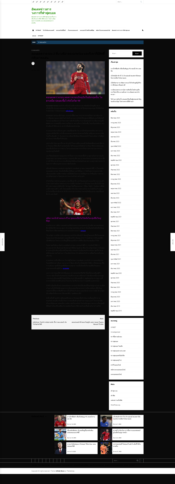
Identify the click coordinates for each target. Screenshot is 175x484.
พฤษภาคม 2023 (116, 132)
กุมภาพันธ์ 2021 (116, 259)
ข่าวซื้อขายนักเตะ (116, 337)
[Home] (33, 30)
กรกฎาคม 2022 (116, 179)
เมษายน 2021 (115, 250)
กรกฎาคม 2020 (116, 292)
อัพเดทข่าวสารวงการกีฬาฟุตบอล (43, 11)
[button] (143, 30)
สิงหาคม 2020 (115, 287)
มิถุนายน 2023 (115, 127)
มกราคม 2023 (115, 151)
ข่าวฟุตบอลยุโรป (35, 50)
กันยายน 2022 (115, 170)
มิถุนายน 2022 (115, 184)
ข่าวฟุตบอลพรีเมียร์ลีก (118, 355)
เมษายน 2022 (115, 193)
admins (33, 66)
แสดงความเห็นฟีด (116, 400)
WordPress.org (115, 405)
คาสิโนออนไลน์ (116, 365)
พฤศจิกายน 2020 (116, 273)
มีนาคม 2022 (115, 198)
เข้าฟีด (113, 395)
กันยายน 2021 (115, 226)
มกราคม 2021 (115, 264)
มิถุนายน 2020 (115, 297)
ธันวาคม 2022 (115, 155)
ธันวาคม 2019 (115, 306)
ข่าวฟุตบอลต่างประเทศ (118, 351)
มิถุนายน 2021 (115, 240)
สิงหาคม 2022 (115, 174)
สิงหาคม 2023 (115, 118)
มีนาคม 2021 (115, 254)
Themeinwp (70, 471)
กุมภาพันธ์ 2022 (116, 203)
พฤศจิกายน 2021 (116, 217)
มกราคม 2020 (115, 301)
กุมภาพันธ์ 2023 (116, 146)
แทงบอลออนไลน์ (116, 374)
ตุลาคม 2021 (115, 221)
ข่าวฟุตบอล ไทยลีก (117, 346)
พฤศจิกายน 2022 (116, 160)
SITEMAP (38, 30)
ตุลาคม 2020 (115, 278)
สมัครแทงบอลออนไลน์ (118, 370)
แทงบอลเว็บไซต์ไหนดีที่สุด (87, 30)
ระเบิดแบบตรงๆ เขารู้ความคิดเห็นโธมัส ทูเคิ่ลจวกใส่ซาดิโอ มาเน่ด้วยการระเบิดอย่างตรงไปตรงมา (125, 92)
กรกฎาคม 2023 (116, 123)
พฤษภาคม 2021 (116, 245)
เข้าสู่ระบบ (114, 391)
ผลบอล (34, 35)
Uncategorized (115, 332)
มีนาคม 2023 (115, 141)
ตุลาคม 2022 (115, 165)
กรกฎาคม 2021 (116, 235)
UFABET (113, 327)
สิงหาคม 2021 (115, 231)
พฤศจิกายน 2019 (116, 311)
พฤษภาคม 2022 (116, 188)
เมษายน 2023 (115, 137)
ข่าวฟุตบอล (114, 341)
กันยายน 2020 (115, 282)
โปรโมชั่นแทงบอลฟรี (48, 30)
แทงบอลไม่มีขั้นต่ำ (61, 30)
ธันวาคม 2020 (115, 268)
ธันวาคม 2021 (115, 212)
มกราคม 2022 (115, 207)
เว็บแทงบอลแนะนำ (73, 30)
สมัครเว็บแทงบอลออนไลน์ (103, 30)
